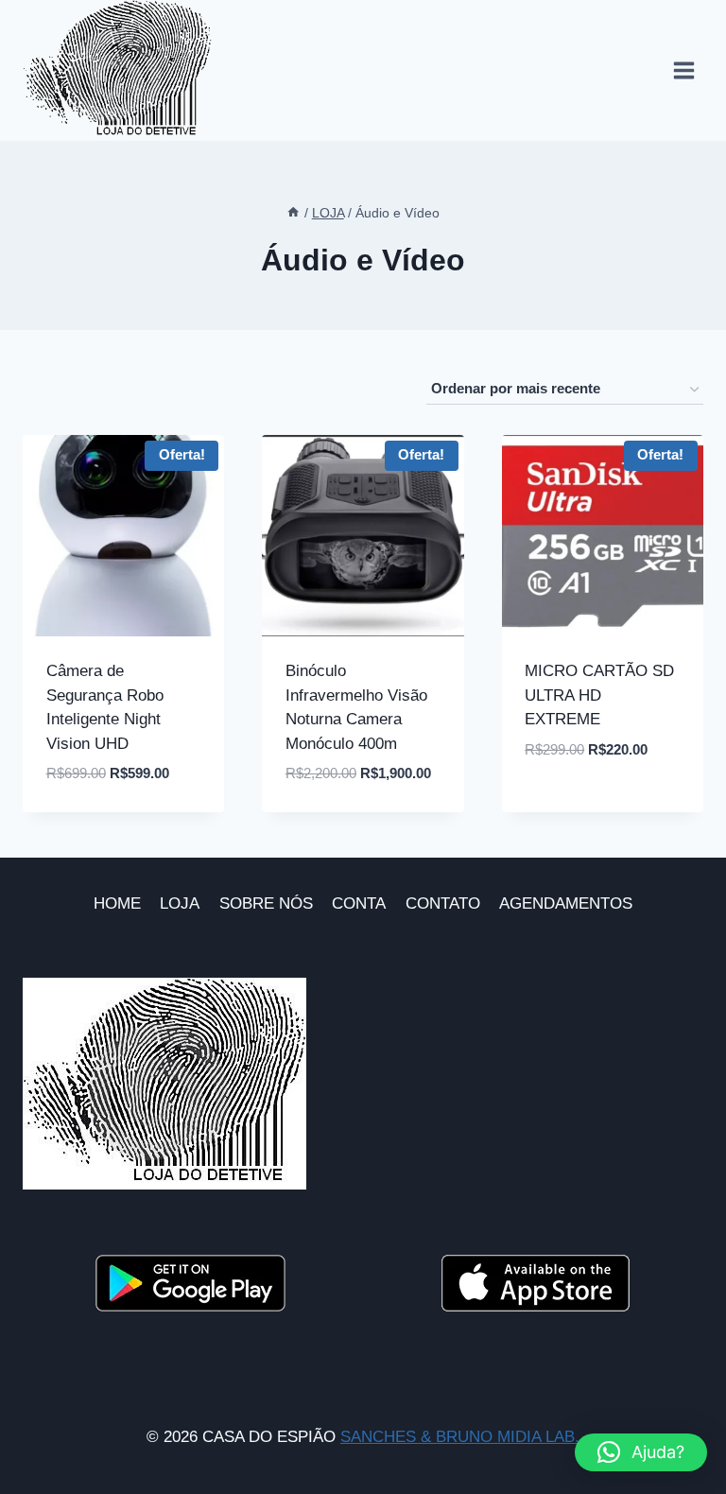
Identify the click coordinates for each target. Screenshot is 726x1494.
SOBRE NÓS (266, 903)
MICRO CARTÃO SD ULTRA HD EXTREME (599, 695)
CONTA (359, 903)
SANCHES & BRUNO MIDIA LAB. (459, 1437)
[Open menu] (683, 71)
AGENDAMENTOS (565, 903)
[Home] (293, 212)
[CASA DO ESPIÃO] (117, 70)
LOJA (179, 903)
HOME (117, 903)
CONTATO (443, 903)
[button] (641, 1452)
